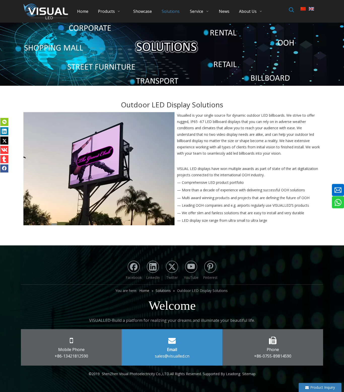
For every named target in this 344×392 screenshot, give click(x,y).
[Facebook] (4, 168)
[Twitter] (4, 141)
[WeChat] (4, 122)
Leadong (233, 373)
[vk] (4, 150)
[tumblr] (4, 159)
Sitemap (249, 373)
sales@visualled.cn (172, 356)
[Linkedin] (4, 131)
